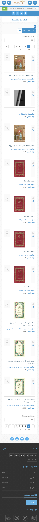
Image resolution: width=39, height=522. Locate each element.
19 (25, 49)
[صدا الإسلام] (17, 518)
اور (35, 455)
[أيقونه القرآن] (33, 518)
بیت (27, 455)
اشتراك (32, 502)
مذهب (17, 455)
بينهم (22, 455)
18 (29, 49)
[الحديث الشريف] (8, 518)
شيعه (11, 455)
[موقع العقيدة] (25, 518)
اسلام (31, 455)
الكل (4, 448)
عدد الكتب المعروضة (28, 36)
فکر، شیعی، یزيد (32, 460)
